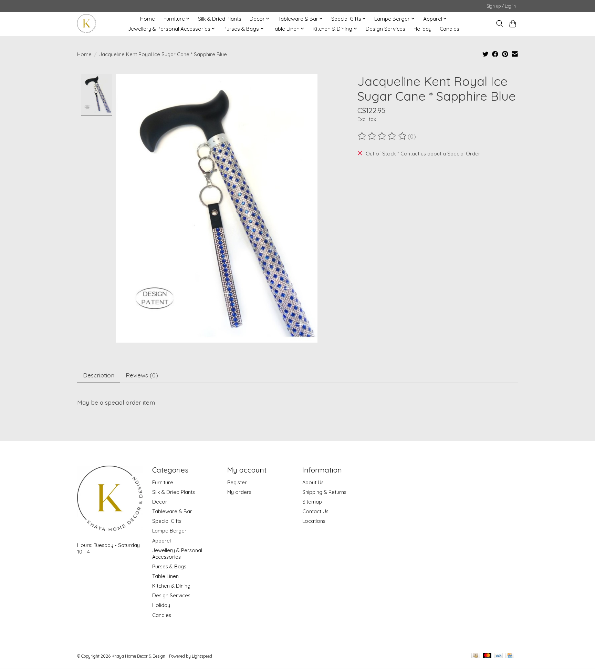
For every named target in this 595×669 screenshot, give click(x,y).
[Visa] (498, 656)
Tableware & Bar (172, 511)
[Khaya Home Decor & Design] (86, 23)
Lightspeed (202, 656)
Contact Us (315, 511)
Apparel (161, 540)
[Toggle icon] (499, 24)
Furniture (162, 482)
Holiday (422, 29)
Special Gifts (166, 521)
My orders (239, 492)
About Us (313, 482)
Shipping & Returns (324, 492)
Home (147, 19)
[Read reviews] (382, 136)
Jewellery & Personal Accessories (177, 553)
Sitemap (312, 501)
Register (237, 482)
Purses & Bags (169, 566)
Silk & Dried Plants (219, 19)
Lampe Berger (169, 530)
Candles (449, 29)
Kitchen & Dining (171, 585)
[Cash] (475, 656)
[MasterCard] (487, 656)
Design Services (385, 29)
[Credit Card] (509, 656)
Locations (313, 521)
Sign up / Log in (501, 6)
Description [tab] (98, 375)
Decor (159, 501)
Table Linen (165, 576)
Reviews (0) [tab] (142, 375)
